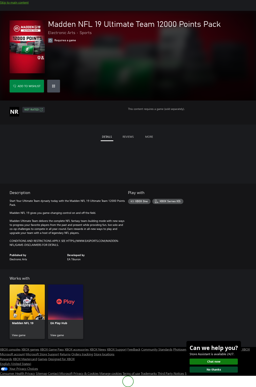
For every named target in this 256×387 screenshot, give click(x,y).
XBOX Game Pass (52, 349)
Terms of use (131, 373)
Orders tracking (82, 354)
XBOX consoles (10, 349)
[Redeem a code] (53, 86)
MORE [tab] (149, 137)
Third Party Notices (171, 373)
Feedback (133, 349)
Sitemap (41, 373)
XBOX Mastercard (25, 359)
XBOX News (98, 349)
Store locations (104, 354)
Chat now (213, 361)
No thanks (214, 369)
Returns (65, 354)
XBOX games (30, 349)
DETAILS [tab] (107, 137)
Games (42, 359)
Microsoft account (12, 354)
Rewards (6, 359)
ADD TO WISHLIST (29, 86)
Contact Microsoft (60, 373)
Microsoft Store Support (42, 354)
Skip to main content (14, 2)
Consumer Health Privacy (17, 373)
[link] (27, 311)
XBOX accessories (77, 349)
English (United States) (15, 364)
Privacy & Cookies (86, 373)
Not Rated (31, 109)
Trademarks (149, 373)
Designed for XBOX (61, 359)
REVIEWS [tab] (128, 137)
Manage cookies (110, 373)
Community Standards (156, 349)
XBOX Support (117, 349)
